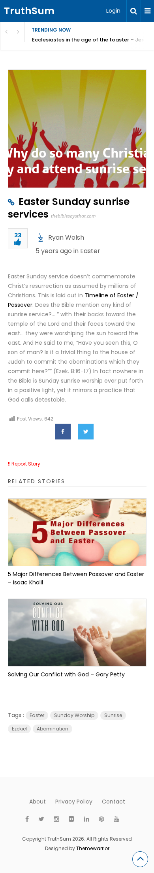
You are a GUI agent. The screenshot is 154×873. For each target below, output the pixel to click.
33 (17, 236)
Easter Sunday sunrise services (69, 208)
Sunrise (113, 715)
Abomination (52, 728)
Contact (113, 801)
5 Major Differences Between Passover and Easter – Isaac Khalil (76, 578)
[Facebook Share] (63, 431)
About (37, 801)
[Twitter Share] (86, 431)
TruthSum (29, 11)
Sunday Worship (74, 715)
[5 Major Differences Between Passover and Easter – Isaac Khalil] (77, 532)
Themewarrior (92, 848)
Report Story (25, 463)
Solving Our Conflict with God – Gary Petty (66, 674)
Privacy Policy (73, 801)
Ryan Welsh (66, 237)
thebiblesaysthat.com (73, 215)
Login (113, 11)
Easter (90, 250)
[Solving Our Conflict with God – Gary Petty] (77, 632)
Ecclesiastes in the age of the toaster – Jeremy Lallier (93, 39)
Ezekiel (19, 728)
